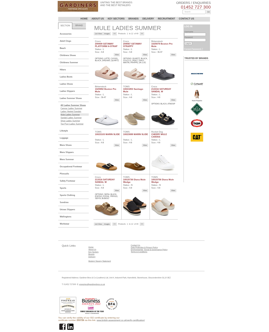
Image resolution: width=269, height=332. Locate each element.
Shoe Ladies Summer (70, 121)
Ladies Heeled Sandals (71, 111)
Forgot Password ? (193, 49)
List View (98, 34)
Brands (91, 254)
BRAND (79, 25)
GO (208, 12)
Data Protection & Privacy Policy (144, 247)
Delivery (91, 257)
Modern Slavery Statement (99, 261)
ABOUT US (98, 18)
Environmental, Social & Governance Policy (149, 250)
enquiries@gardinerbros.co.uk (92, 284)
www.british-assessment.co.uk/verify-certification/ (121, 320)
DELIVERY (148, 18)
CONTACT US (186, 18)
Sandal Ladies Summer (71, 118)
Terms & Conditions (139, 252)
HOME (84, 18)
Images (107, 34)
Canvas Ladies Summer (71, 108)
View (117, 55)
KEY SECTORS (116, 18)
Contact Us (135, 245)
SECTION (65, 25)
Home (91, 247)
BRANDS (133, 18)
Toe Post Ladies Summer (72, 124)
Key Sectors (93, 252)
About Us (92, 249)
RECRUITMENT (166, 18)
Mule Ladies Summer (70, 114)
